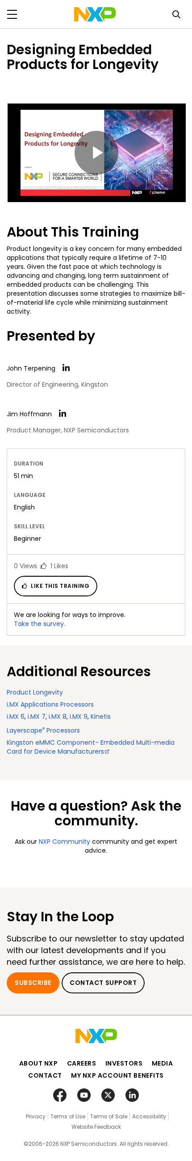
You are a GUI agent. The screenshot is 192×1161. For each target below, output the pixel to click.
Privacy (36, 1116)
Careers (81, 1063)
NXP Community (64, 841)
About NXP (38, 1063)
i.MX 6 (16, 716)
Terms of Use (67, 1116)
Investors (124, 1063)
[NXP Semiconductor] (95, 14)
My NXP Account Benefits (117, 1075)
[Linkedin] (66, 368)
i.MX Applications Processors (50, 704)
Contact (45, 1075)
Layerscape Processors (43, 730)
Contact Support (103, 982)
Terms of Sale (108, 1116)
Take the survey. (39, 623)
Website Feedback (96, 1127)
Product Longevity (35, 692)
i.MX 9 (79, 716)
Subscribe (33, 982)
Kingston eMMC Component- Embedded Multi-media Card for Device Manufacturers (91, 747)
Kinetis (101, 716)
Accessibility (149, 1116)
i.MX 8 (58, 716)
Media (162, 1063)
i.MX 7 (37, 716)
